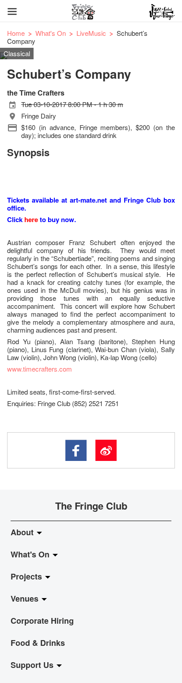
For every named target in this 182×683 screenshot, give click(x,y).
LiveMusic (91, 33)
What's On (50, 33)
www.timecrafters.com (39, 368)
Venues (26, 598)
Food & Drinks (38, 642)
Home (16, 33)
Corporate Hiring (42, 620)
